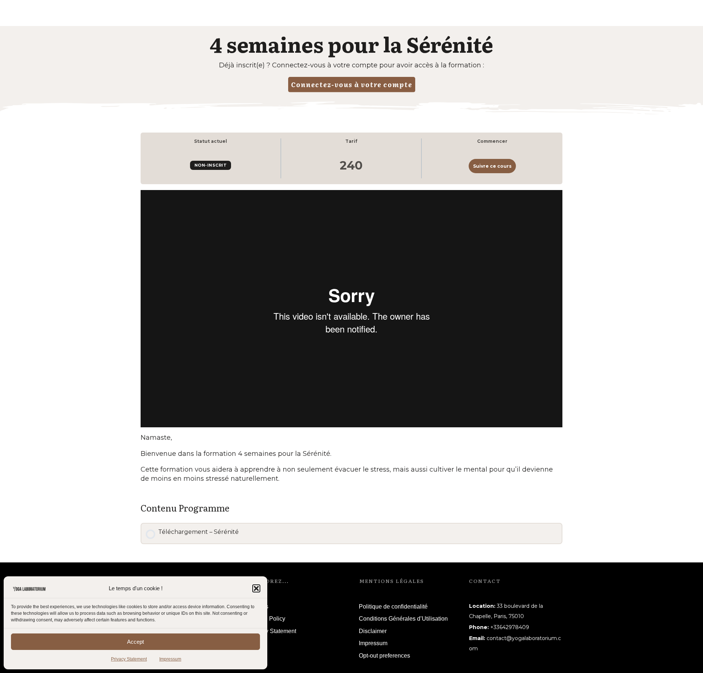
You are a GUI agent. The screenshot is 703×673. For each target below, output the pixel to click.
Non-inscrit (210, 165)
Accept (135, 642)
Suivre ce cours (492, 166)
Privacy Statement (129, 659)
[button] (256, 588)
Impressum (170, 659)
